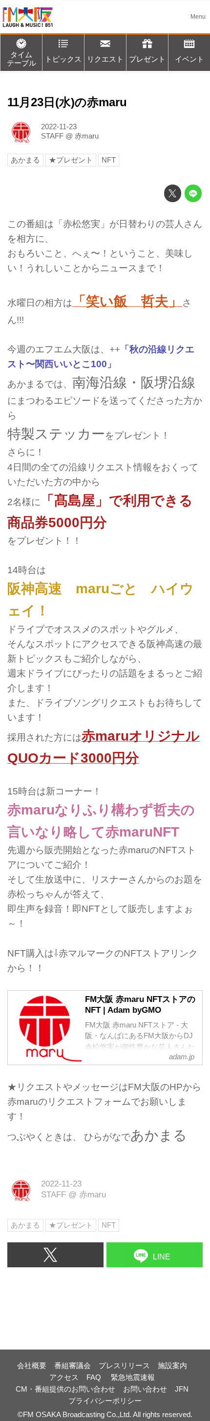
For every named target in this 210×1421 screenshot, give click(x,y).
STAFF (52, 136)
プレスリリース (124, 1365)
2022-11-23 (59, 126)
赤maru (87, 136)
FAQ (94, 1377)
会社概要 (31, 1365)
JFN (182, 1389)
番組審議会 (72, 1365)
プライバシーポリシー (105, 1401)
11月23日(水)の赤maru (67, 102)
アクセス (64, 1377)
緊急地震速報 (133, 1377)
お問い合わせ (145, 1389)
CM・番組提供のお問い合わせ (65, 1389)
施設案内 (172, 1365)
